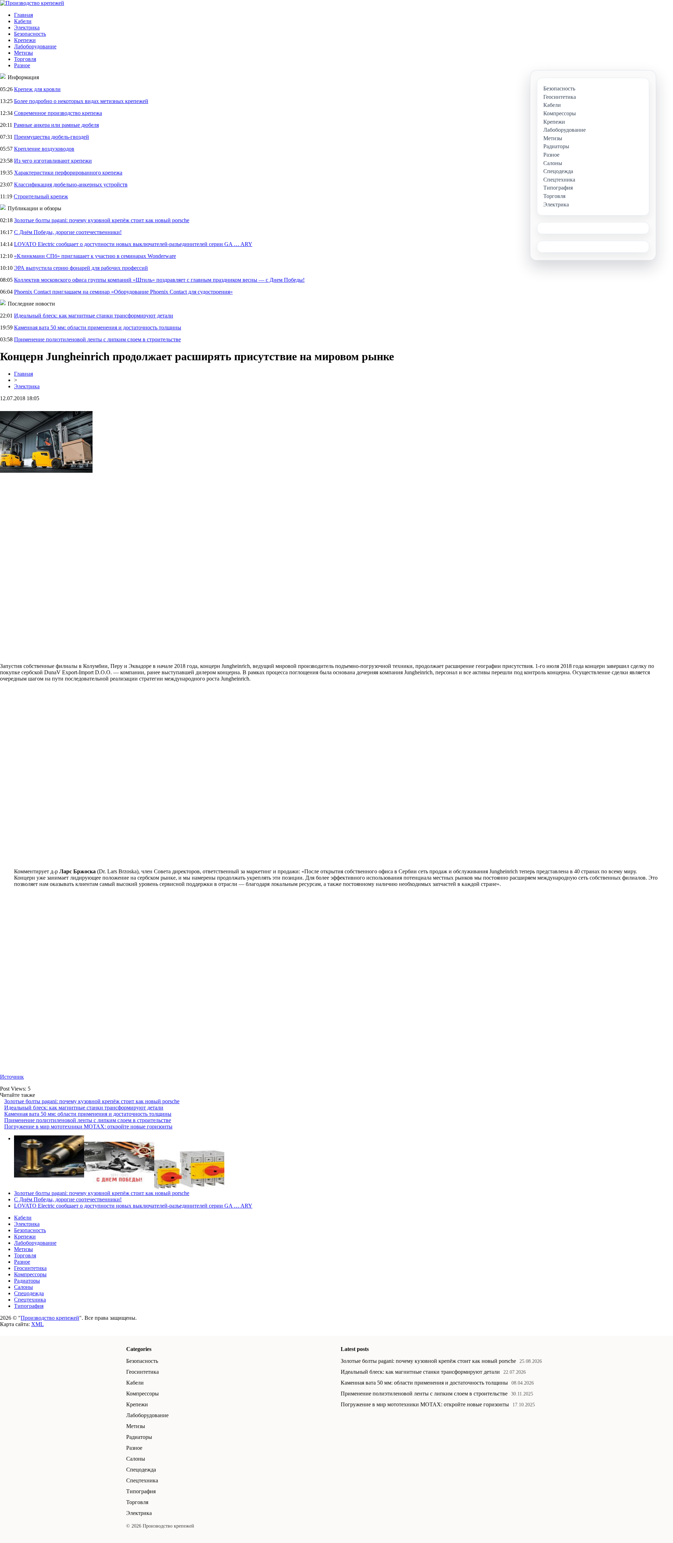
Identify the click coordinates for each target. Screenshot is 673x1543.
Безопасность (30, 34)
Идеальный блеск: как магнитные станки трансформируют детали (93, 316)
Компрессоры (30, 1274)
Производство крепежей (50, 1318)
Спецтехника (30, 1300)
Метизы (23, 53)
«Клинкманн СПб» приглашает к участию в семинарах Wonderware (95, 256)
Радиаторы (27, 1281)
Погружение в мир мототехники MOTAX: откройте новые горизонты (88, 1126)
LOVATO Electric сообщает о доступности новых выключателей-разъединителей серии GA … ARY (133, 244)
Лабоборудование (35, 46)
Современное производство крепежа (58, 113)
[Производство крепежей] (32, 3)
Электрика (27, 27)
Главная (23, 15)
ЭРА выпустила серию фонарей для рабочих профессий (81, 268)
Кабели (23, 21)
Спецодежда (29, 1293)
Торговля (25, 59)
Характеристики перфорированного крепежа (68, 173)
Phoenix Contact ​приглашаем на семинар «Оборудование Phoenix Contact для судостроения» (123, 292)
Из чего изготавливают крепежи (53, 161)
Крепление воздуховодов (44, 149)
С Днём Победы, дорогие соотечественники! (68, 232)
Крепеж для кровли (37, 89)
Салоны (23, 1287)
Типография (28, 1306)
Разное (22, 65)
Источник (12, 1077)
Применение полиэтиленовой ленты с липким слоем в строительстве (97, 339)
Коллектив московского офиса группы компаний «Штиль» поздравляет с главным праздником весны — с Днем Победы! (159, 280)
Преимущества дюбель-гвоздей (51, 137)
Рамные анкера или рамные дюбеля (56, 125)
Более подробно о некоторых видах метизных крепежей (81, 101)
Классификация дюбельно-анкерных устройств (71, 184)
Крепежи (25, 40)
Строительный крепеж (41, 196)
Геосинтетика (30, 1268)
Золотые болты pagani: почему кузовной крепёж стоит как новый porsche (101, 220)
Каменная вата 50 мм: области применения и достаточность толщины (97, 327)
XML (37, 1324)
